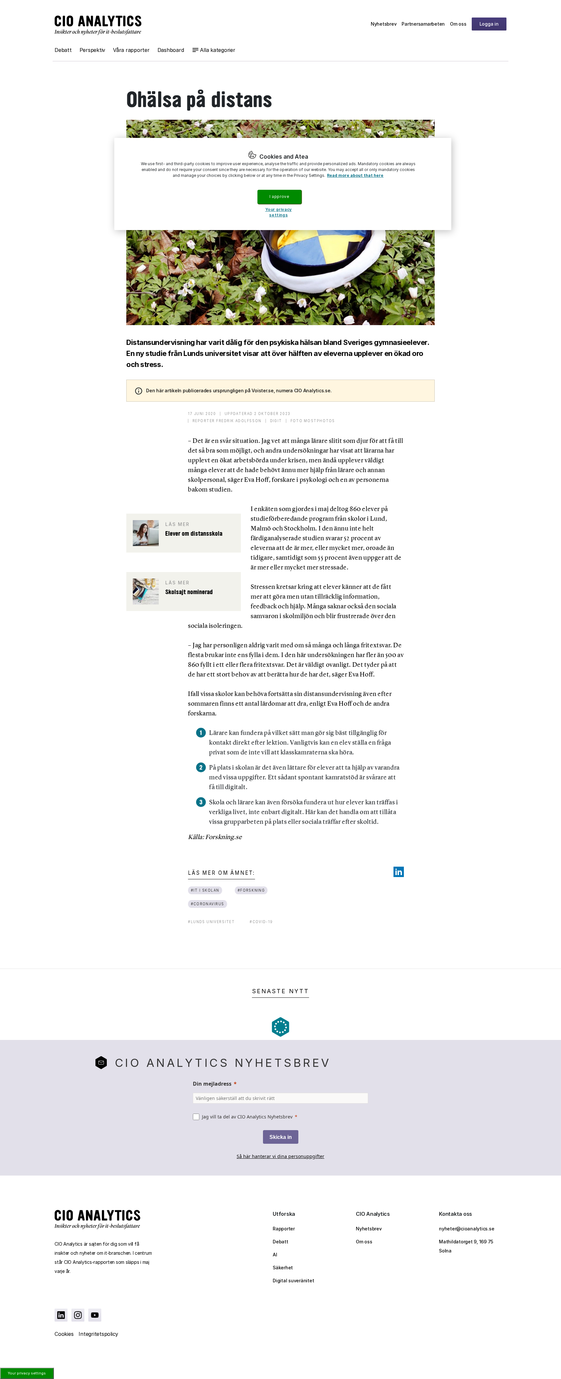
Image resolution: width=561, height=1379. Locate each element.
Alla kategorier (217, 50)
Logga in (489, 24)
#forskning (251, 890)
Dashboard (170, 50)
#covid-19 (261, 921)
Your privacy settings (27, 1373)
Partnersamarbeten (423, 24)
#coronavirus (207, 903)
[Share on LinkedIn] (398, 872)
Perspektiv (93, 50)
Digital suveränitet (293, 1280)
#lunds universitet (211, 921)
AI (275, 1254)
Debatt (63, 50)
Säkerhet (283, 1267)
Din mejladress (212, 1083)
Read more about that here (355, 175)
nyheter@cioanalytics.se (466, 1228)
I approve (279, 196)
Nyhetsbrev (384, 24)
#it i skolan (205, 890)
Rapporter (284, 1228)
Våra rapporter (131, 50)
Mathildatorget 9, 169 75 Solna (466, 1246)
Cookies (64, 1334)
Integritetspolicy (98, 1334)
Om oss (458, 24)
